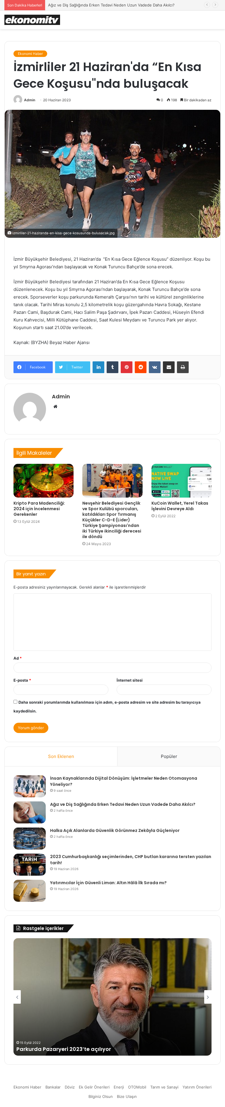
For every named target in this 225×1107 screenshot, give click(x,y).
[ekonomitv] (32, 20)
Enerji (119, 1087)
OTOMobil (137, 1087)
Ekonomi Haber (30, 53)
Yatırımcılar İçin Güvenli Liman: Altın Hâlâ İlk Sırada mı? (108, 883)
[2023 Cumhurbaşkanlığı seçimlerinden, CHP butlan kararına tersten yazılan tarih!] (29, 865)
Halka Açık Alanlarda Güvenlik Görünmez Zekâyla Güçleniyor (115, 830)
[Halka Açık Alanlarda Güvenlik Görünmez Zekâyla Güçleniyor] (29, 839)
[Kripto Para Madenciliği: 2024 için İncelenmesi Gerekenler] (43, 481)
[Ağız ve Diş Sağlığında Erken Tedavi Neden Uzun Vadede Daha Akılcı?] (29, 812)
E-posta (22, 680)
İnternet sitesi (130, 680)
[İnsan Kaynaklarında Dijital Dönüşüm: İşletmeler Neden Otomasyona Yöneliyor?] (29, 786)
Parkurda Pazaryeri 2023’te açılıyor (63, 1049)
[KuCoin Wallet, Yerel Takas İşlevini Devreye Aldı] (181, 481)
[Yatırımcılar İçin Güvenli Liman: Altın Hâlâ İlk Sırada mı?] (29, 891)
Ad (17, 658)
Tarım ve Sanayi (164, 1087)
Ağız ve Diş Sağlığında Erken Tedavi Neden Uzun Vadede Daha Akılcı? (122, 804)
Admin (29, 100)
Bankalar (53, 1087)
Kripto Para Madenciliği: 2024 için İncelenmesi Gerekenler (39, 508)
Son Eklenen (61, 756)
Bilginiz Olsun (100, 1096)
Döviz (70, 1087)
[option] (112, 997)
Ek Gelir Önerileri (94, 1087)
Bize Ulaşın (127, 1096)
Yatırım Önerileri (197, 1087)
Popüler (169, 756)
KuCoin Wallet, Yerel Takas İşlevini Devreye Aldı (179, 506)
